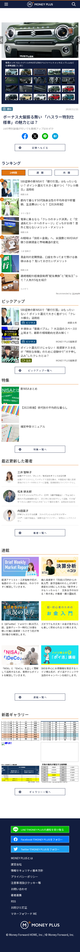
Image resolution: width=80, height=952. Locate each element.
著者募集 (16, 895)
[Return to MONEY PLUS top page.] (40, 4)
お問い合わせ (19, 889)
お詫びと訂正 (19, 907)
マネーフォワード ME (24, 914)
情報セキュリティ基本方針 (27, 870)
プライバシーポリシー (24, 877)
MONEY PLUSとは (22, 858)
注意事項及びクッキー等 (26, 883)
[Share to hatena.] (55, 136)
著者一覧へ (40, 532)
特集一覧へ (40, 449)
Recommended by (63, 293)
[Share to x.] (35, 136)
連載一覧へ (40, 697)
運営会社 (16, 864)
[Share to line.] (45, 136)
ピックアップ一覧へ (40, 370)
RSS (13, 901)
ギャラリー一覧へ (40, 791)
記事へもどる (40, 147)
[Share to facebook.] (25, 136)
